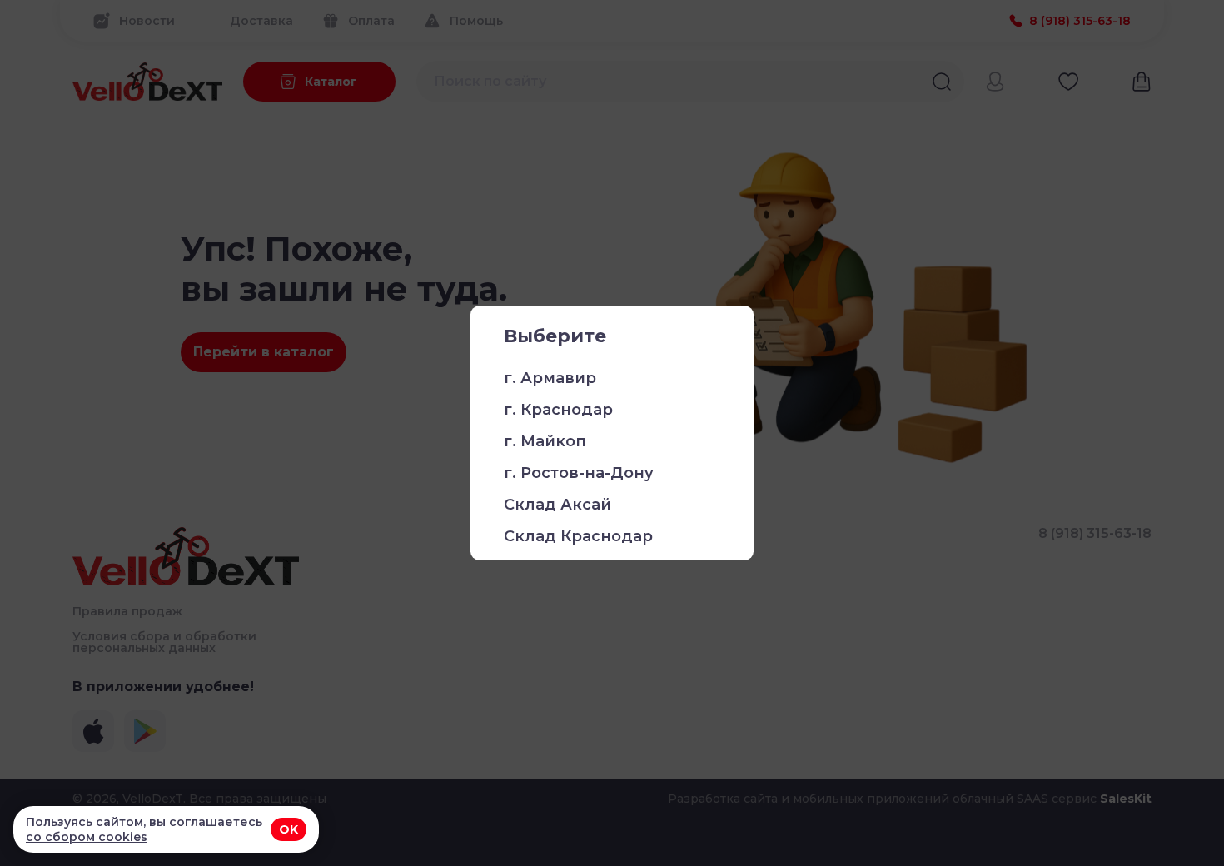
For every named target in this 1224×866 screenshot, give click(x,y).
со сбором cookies (86, 836)
